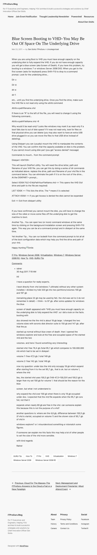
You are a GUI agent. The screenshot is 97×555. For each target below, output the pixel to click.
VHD (31, 258)
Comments (17, 263)
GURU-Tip (39, 258)
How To (24, 258)
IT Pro (14, 255)
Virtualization (46, 255)
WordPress (24, 546)
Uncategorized (53, 49)
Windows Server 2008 (29, 255)
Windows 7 (59, 255)
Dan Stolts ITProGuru (36, 49)
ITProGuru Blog (10, 4)
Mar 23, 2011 (17, 49)
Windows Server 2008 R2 (45, 460)
